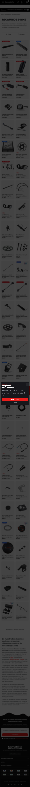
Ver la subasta (15, 399)
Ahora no (15, 402)
